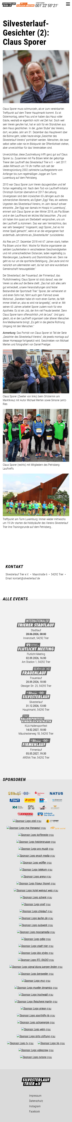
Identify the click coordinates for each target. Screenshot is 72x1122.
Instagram (35, 1106)
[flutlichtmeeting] (25, 4)
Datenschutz (36, 1101)
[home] (9, 4)
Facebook (34, 1111)
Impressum (35, 1095)
